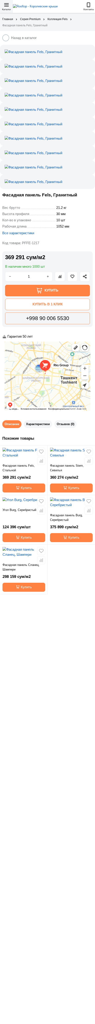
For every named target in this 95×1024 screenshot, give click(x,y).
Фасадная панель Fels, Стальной (19, 468)
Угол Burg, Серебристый (19, 510)
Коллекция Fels (58, 19)
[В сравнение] (60, 276)
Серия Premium (30, 19)
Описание (12, 424)
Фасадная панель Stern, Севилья (67, 468)
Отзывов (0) (65, 424)
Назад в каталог (24, 38)
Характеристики (38, 424)
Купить (26, 488)
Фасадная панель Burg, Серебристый (66, 518)
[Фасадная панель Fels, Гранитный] (47, 52)
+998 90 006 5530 (47, 318)
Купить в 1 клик (48, 304)
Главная (7, 19)
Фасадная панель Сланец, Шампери (21, 567)
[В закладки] (72, 276)
